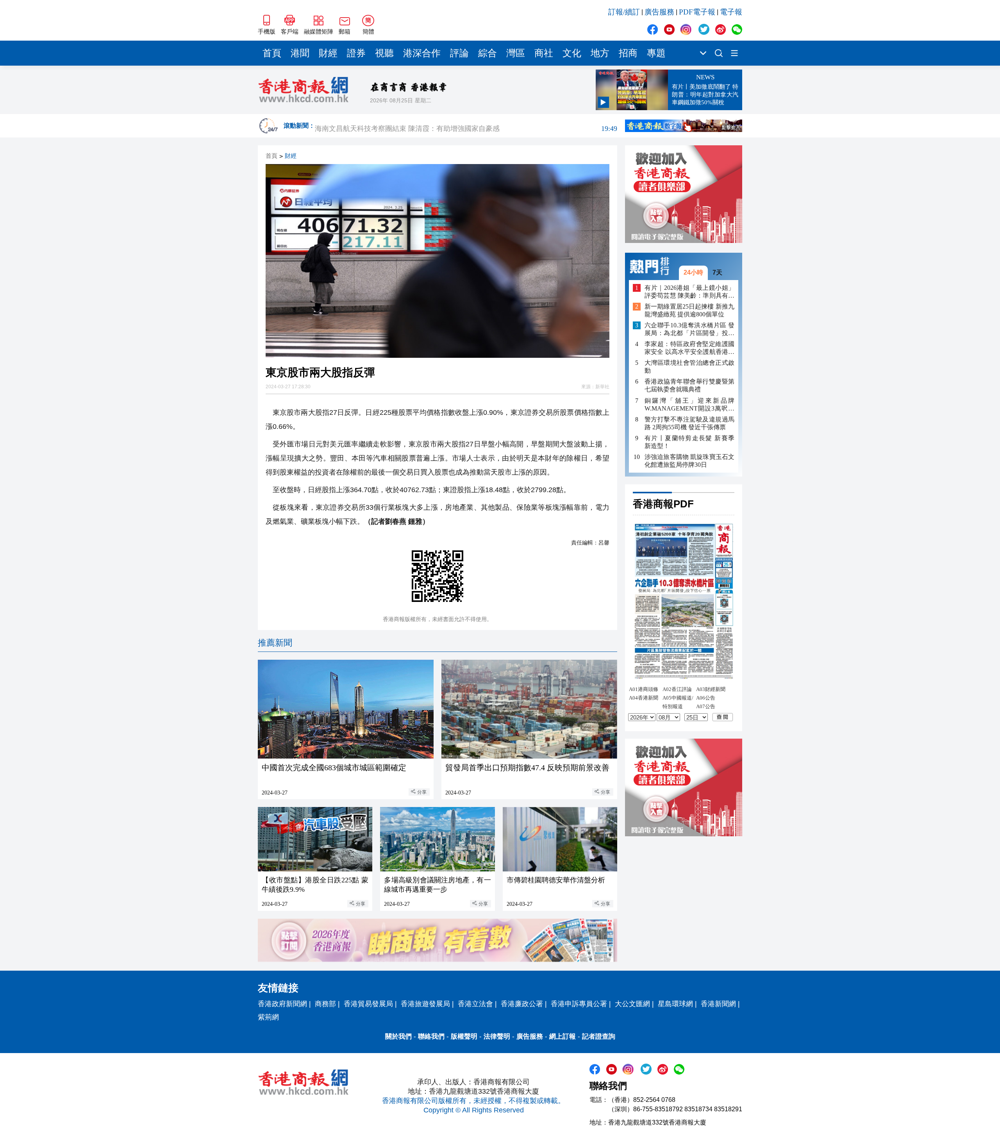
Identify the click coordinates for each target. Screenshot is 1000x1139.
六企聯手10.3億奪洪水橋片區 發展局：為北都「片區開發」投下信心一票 (689, 329)
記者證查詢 (598, 1036)
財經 (328, 53)
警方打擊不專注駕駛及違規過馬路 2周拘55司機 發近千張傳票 (689, 423)
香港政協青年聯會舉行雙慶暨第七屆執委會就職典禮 (689, 385)
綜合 (487, 53)
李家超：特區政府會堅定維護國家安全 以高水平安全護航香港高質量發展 (689, 348)
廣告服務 (659, 12)
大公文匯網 (632, 1004)
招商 (628, 53)
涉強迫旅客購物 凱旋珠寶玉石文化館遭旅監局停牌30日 (689, 460)
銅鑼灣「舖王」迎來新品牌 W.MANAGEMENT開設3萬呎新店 (689, 404)
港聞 (300, 53)
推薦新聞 (275, 643)
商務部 (325, 1004)
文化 (571, 53)
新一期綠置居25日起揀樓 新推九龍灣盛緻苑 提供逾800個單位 (689, 310)
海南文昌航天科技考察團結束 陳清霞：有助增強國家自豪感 (466, 126)
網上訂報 (562, 1036)
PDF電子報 (697, 12)
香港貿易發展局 (368, 1004)
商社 (543, 53)
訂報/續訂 (624, 12)
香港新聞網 (718, 1004)
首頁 (271, 53)
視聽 (384, 53)
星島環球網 (675, 1004)
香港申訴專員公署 (579, 1004)
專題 (656, 53)
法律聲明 (497, 1036)
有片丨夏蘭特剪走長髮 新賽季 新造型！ (689, 441)
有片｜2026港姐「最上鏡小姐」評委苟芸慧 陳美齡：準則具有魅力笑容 (689, 291)
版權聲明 (464, 1036)
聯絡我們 (431, 1036)
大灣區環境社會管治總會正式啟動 (689, 366)
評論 (459, 53)
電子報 (731, 12)
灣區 (515, 53)
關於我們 (398, 1036)
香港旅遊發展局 (425, 1004)
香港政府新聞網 (282, 1004)
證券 (356, 53)
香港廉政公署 (522, 1004)
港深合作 (422, 53)
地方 (600, 53)
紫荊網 (268, 1017)
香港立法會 (475, 1004)
